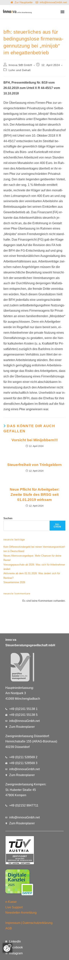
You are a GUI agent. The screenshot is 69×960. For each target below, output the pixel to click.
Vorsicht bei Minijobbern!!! (35, 440)
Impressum (12, 922)
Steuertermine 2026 (14, 582)
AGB (8, 928)
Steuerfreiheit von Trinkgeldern (34, 465)
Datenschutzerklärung (38, 922)
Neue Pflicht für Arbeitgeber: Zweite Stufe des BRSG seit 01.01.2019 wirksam (34, 494)
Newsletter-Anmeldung (21, 912)
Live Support (14, 907)
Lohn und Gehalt (20, 70)
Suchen (7, 518)
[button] (62, 12)
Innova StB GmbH (20, 65)
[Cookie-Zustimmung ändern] (7, 947)
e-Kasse (11, 901)
